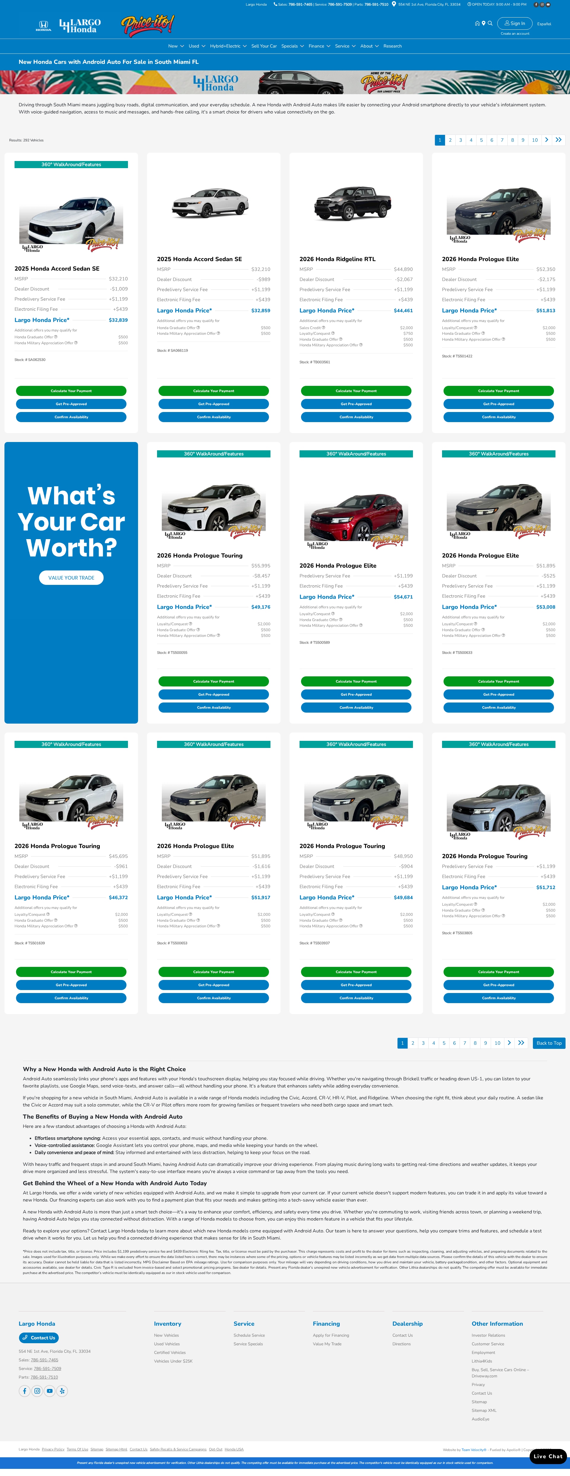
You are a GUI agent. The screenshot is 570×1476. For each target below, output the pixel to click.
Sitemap (479, 1402)
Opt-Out (215, 1449)
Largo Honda (29, 1449)
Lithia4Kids (482, 1361)
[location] (394, 5)
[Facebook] (536, 4)
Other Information (497, 1324)
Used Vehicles (167, 1344)
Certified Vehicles (170, 1352)
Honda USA (234, 1449)
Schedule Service (249, 1335)
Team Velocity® (474, 1449)
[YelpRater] (62, 1391)
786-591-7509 (340, 4)
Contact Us (42, 1338)
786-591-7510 (376, 4)
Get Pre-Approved (71, 404)
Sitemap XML (484, 1410)
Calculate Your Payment (71, 391)
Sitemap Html (116, 1449)
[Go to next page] (547, 140)
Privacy (478, 1384)
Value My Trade (327, 1344)
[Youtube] (548, 4)
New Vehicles (166, 1335)
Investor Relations (488, 1335)
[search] (490, 23)
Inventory (167, 1324)
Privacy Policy (53, 1449)
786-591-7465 (300, 4)
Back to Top (549, 1043)
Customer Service (488, 1344)
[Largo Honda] (70, 23)
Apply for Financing (331, 1335)
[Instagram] (542, 4)
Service (244, 1324)
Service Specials (248, 1344)
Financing (326, 1324)
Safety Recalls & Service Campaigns (178, 1449)
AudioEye (480, 1419)
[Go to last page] (559, 140)
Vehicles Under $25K (173, 1361)
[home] (478, 23)
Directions (401, 1344)
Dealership (407, 1324)
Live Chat (548, 1456)
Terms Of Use (77, 1449)
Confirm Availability (71, 417)
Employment (483, 1352)
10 (535, 140)
